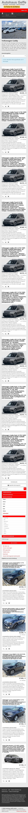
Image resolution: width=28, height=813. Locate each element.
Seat (4, 508)
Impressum (4, 789)
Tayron (5, 531)
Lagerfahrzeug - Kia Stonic (14, 628)
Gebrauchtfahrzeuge (8, 536)
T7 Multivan (6, 526)
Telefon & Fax (6, 552)
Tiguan (5, 533)
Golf (4, 519)
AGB (9, 789)
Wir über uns (6, 546)
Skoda (4, 511)
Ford (4, 504)
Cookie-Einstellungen (14, 791)
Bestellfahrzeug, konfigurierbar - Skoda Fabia (14, 763)
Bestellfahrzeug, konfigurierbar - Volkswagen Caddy (14, 86)
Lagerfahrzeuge (7, 492)
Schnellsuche (14, 482)
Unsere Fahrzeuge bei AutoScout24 (11, 556)
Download (5, 554)
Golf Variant (6, 521)
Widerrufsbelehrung (16, 789)
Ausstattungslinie (6, 53)
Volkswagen (5, 513)
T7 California (6, 524)
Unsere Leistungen (7, 548)
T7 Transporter (6, 528)
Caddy (5, 516)
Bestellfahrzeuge (7, 497)
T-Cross (5, 523)
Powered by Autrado (21, 811)
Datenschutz (5, 791)
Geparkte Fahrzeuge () (14, 485)
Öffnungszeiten (6, 550)
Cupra (4, 499)
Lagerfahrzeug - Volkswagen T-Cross (14, 583)
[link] (3, 106)
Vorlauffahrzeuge (8, 494)
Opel (4, 506)
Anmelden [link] (14, 543)
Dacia (4, 501)
